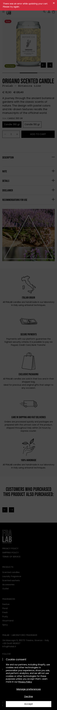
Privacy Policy (25, 681)
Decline (28, 696)
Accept (28, 704)
